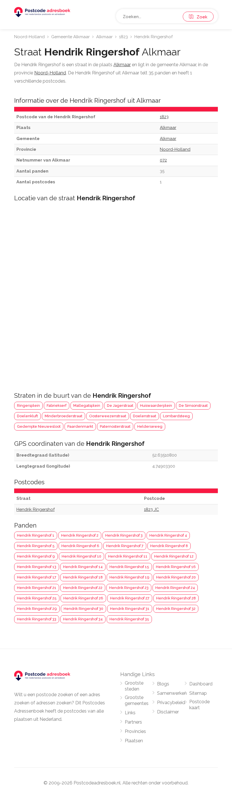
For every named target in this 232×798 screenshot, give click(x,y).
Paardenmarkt (80, 426)
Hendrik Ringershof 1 (35, 535)
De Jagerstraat (120, 405)
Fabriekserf (56, 405)
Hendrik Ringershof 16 (176, 567)
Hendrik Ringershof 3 (124, 535)
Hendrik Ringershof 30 (83, 608)
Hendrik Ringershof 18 (83, 577)
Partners (133, 722)
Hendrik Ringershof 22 (82, 588)
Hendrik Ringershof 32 (176, 608)
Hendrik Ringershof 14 (83, 567)
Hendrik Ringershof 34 (83, 619)
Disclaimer (168, 712)
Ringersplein (28, 405)
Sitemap (198, 693)
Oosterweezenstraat (107, 416)
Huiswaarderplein (156, 405)
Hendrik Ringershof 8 (169, 546)
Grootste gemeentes (137, 700)
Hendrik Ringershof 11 (127, 556)
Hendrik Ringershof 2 (79, 535)
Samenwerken (172, 693)
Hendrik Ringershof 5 (36, 546)
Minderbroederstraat (63, 416)
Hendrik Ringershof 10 (81, 556)
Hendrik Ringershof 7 (124, 546)
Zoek (200, 17)
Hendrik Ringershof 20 (176, 577)
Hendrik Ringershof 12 (174, 556)
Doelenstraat (144, 416)
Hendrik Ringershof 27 (129, 598)
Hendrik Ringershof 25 (37, 598)
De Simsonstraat (193, 405)
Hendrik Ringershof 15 (129, 567)
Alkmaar (104, 36)
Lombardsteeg (176, 416)
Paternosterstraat (115, 426)
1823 (123, 36)
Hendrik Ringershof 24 (175, 588)
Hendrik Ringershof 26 (83, 598)
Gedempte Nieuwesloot (39, 426)
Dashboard (200, 684)
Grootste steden (134, 686)
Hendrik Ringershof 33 (36, 619)
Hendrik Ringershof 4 (168, 535)
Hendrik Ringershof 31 (129, 608)
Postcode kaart (199, 704)
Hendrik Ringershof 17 (36, 577)
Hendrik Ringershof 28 (176, 598)
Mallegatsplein (86, 405)
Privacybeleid (171, 702)
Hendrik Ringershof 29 (37, 608)
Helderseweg (149, 426)
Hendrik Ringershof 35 (129, 619)
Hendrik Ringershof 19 (129, 577)
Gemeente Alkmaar (70, 36)
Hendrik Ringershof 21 (36, 588)
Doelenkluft (27, 416)
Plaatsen (134, 740)
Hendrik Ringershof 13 (36, 567)
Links (130, 712)
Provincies (135, 731)
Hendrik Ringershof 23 (129, 588)
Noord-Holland (29, 36)
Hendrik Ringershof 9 (36, 556)
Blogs (163, 684)
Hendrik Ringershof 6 (80, 546)
